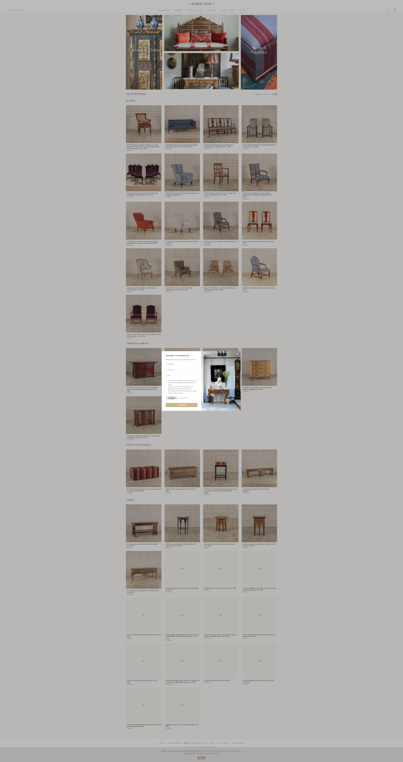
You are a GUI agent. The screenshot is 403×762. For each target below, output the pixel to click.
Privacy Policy (178, 393)
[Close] (237, 353)
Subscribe (182, 405)
